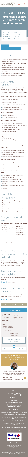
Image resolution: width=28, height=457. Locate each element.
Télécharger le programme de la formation (14, 348)
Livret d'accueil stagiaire (14, 453)
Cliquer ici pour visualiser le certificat (14, 430)
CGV (13, 452)
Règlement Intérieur (20, 452)
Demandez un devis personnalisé (14, 340)
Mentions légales (6, 452)
